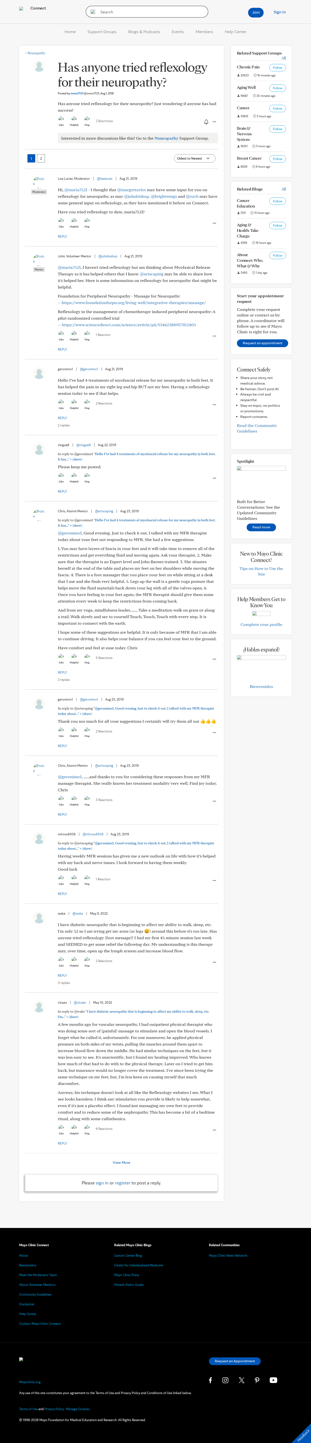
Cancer (243, 107)
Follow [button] (277, 68)
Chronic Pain (248, 66)
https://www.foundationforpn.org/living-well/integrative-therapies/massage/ (134, 302)
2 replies (64, 425)
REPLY (62, 236)
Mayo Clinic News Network (228, 1255)
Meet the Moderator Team (38, 1275)
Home (70, 31)
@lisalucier (104, 178)
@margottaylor (131, 189)
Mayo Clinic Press (126, 1275)
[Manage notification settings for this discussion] (205, 122)
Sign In (280, 11)
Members (204, 31)
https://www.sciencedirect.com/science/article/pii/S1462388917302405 (129, 324)
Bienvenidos (261, 686)
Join (256, 12)
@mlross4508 (93, 834)
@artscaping (152, 273)
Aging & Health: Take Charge (248, 230)
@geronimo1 (89, 369)
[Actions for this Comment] (214, 223)
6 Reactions (104, 1129)
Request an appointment (262, 343)
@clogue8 (83, 445)
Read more (261, 527)
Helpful (74, 124)
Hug (87, 124)
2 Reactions (104, 121)
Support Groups (102, 31)
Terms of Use (28, 1409)
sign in (102, 1183)
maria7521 (85, 93)
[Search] (91, 12)
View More (121, 1162)
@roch (192, 196)
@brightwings (164, 196)
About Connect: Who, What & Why (250, 260)
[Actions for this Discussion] (214, 122)
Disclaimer (27, 1304)
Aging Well (246, 87)
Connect (37, 7)
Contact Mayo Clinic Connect (40, 1324)
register (122, 1183)
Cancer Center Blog (128, 1255)
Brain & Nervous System (244, 134)
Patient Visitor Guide (129, 1285)
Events (178, 31)
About (23, 1255)
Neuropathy (35, 53)
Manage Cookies (78, 1409)
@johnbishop (136, 196)
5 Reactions (104, 658)
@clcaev (80, 1002)
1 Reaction (103, 335)
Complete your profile (261, 624)
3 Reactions (104, 800)
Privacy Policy (54, 1409)
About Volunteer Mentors (37, 1285)
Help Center (236, 31)
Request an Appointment (235, 1361)
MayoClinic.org (30, 1382)
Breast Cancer (249, 158)
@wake (77, 913)
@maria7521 (75, 189)
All (283, 57)
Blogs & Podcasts (144, 31)
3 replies (64, 983)
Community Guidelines (35, 1294)
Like (61, 124)
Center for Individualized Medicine (138, 1265)
